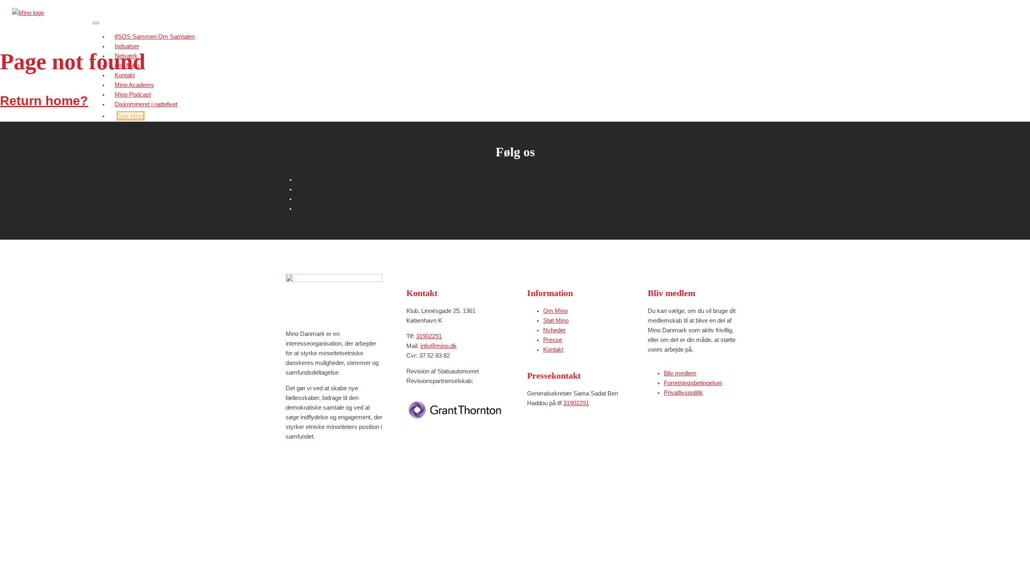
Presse (552, 339)
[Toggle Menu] (96, 23)
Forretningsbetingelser (693, 382)
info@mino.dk (438, 345)
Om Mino (127, 65)
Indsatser (127, 46)
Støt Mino (130, 115)
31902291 (429, 336)
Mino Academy (134, 84)
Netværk (126, 55)
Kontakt (125, 75)
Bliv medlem (680, 373)
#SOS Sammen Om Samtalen (155, 36)
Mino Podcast (133, 94)
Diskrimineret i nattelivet (146, 104)
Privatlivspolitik (683, 392)
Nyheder (554, 330)
